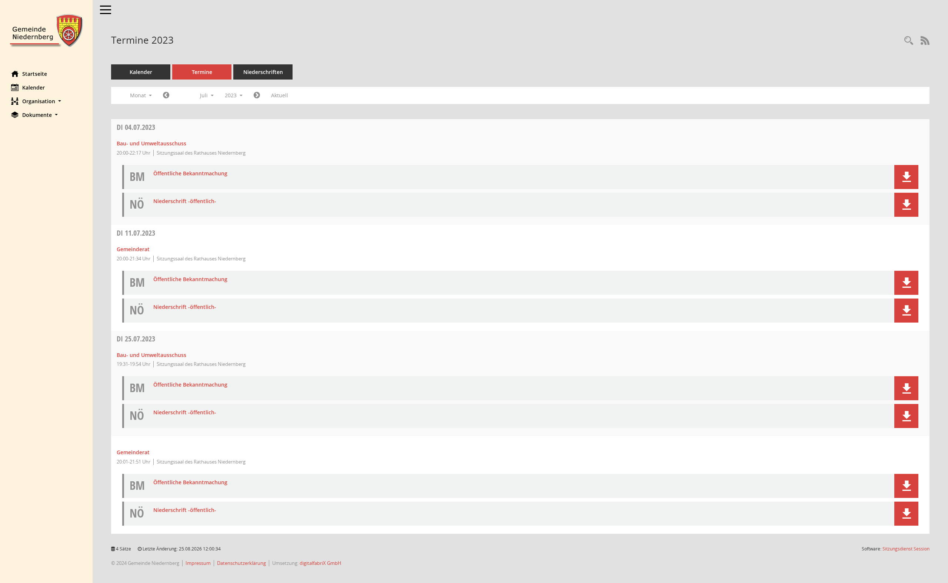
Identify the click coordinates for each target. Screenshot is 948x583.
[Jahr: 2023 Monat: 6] (166, 95)
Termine (202, 71)
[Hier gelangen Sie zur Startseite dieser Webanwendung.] (46, 29)
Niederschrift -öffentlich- (184, 201)
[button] (46, 101)
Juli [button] (204, 95)
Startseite (34, 73)
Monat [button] (138, 95)
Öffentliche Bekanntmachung (190, 174)
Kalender (33, 87)
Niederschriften (263, 71)
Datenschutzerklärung (241, 563)
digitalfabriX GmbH (320, 563)
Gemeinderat (133, 249)
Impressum (198, 563)
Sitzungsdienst (905, 549)
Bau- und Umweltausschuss (151, 143)
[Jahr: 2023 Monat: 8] (257, 95)
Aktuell (279, 95)
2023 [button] (231, 95)
